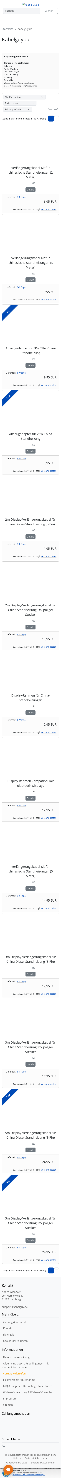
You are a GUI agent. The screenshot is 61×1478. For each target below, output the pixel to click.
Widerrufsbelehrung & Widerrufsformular (27, 1392)
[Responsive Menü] (53, 20)
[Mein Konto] (23, 20)
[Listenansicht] (56, 109)
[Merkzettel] (33, 20)
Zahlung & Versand (14, 1322)
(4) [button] (30, 358)
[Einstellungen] (14, 20)
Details (30, 189)
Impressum (10, 1398)
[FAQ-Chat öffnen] (8, 1470)
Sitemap (8, 1405)
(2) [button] (30, 183)
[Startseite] (5, 20)
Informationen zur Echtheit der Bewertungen (29, 1474)
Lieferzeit (8, 1334)
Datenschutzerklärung (16, 1357)
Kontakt (7, 1328)
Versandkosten (48, 209)
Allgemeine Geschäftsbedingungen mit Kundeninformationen (25, 1365)
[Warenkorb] (43, 20)
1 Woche (21, 372)
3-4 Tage (21, 196)
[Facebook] (4, 1446)
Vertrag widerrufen (14, 1373)
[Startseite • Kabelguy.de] (30, 5)
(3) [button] (30, 967)
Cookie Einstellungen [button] (15, 1341)
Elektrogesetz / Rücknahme (19, 1380)
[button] (56, 117)
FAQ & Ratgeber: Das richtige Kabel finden (27, 1386)
